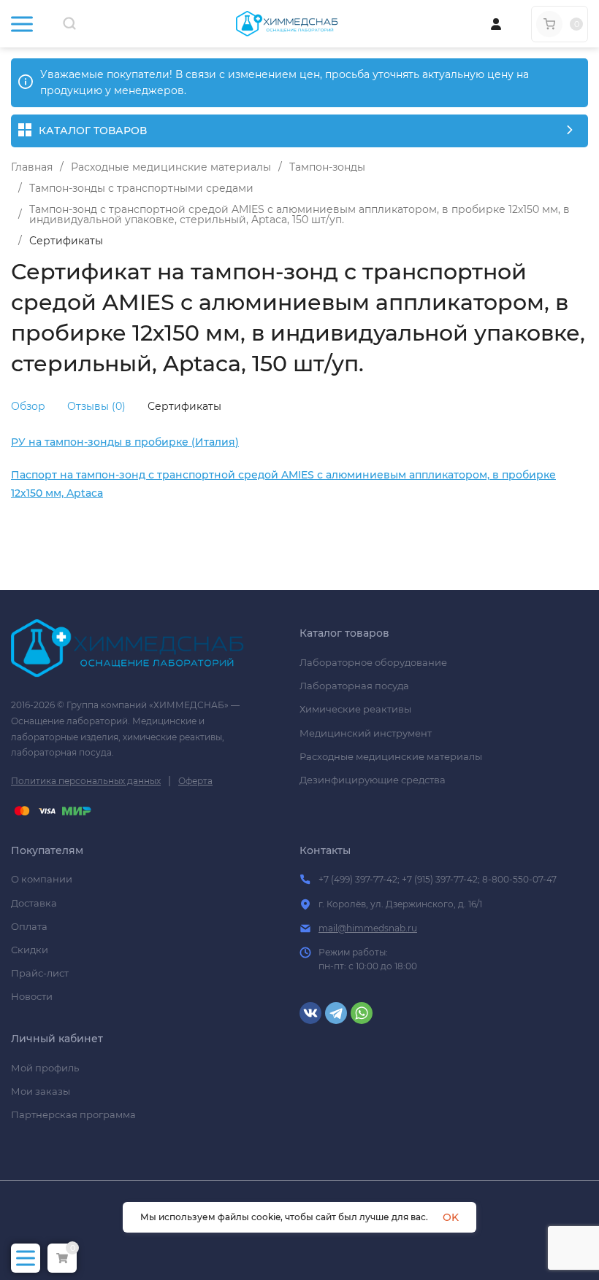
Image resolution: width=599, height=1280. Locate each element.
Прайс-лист (40, 973)
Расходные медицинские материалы (171, 167)
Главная (32, 167)
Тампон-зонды (327, 167)
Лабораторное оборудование (373, 662)
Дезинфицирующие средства (373, 780)
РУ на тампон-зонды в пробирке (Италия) (125, 442)
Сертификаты (184, 406)
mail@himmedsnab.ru (367, 928)
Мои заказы (40, 1091)
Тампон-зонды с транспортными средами (141, 188)
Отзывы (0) (96, 406)
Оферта (195, 780)
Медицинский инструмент (366, 733)
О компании (41, 879)
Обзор (28, 406)
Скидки (29, 949)
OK (451, 1217)
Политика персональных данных (86, 780)
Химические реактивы (355, 709)
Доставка (34, 903)
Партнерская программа (73, 1114)
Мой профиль (45, 1068)
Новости (32, 996)
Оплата (29, 926)
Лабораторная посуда (354, 685)
